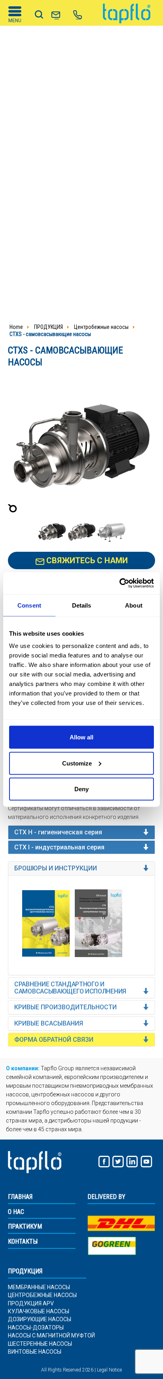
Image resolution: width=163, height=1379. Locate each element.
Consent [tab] (29, 605)
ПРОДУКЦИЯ (25, 1271)
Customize (77, 763)
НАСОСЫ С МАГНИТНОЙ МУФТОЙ (51, 1336)
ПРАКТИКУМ (25, 1226)
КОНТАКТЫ (23, 1241)
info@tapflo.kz (57, 18)
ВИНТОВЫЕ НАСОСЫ (34, 1352)
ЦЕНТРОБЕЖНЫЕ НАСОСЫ (42, 1295)
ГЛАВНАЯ (20, 1196)
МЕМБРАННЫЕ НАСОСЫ (39, 1287)
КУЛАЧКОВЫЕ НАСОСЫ (38, 1311)
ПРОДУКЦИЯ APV (31, 1304)
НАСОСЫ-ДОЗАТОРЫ (36, 1328)
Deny (81, 789)
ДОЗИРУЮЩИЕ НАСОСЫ (39, 1319)
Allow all (81, 737)
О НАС (16, 1212)
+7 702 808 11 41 (78, 18)
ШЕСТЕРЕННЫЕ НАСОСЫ (40, 1344)
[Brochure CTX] (46, 923)
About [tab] (133, 605)
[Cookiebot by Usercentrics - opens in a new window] (119, 583)
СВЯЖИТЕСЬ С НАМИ (86, 560)
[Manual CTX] (98, 923)
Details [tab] (81, 605)
